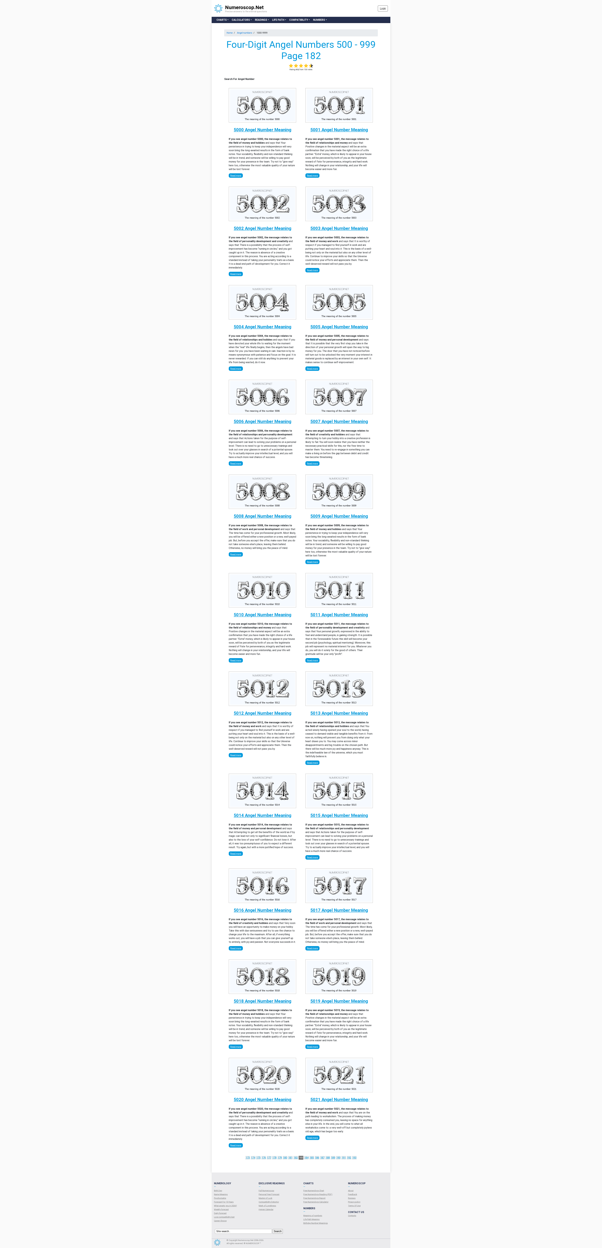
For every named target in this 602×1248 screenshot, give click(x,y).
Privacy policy (354, 1202)
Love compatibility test (224, 1217)
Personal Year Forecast (269, 1194)
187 (322, 1157)
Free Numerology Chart (313, 1190)
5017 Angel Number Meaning (339, 910)
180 (285, 1157)
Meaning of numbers (312, 1215)
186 (317, 1157)
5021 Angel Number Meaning (339, 1099)
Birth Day (218, 1190)
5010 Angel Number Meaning (262, 614)
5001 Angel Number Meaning (339, 129)
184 (306, 1157)
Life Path (278, 19)
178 (274, 1157)
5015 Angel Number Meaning (339, 815)
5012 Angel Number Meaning (262, 713)
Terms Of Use (354, 1206)
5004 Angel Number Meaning (262, 326)
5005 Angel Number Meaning (339, 326)
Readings (261, 19)
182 (296, 1157)
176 (264, 1157)
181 (290, 1157)
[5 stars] (311, 65)
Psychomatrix (220, 1198)
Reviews (352, 1198)
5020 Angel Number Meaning (262, 1099)
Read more (235, 175)
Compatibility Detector (269, 1202)
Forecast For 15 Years (224, 1202)
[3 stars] (301, 65)
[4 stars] (306, 65)
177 (269, 1157)
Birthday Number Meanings (315, 1223)
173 (248, 1157)
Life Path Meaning (311, 1219)
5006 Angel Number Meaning (262, 421)
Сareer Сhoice (220, 1221)
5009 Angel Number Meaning (339, 516)
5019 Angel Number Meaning (339, 1001)
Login (383, 8)
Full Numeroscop (266, 1190)
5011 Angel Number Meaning (339, 614)
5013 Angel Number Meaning (339, 713)
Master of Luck (265, 1198)
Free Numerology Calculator (315, 1202)
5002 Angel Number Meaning (262, 228)
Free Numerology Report (314, 1198)
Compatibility (298, 19)
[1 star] (290, 65)
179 (280, 1157)
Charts (222, 19)
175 (258, 1157)
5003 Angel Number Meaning (339, 228)
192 (349, 1157)
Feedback (352, 1194)
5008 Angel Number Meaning (262, 516)
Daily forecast (220, 1213)
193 (354, 1157)
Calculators (241, 19)
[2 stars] (295, 65)
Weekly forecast (221, 1209)
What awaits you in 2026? (225, 1206)
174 (253, 1157)
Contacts (352, 1215)
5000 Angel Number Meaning (262, 129)
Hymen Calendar (266, 1209)
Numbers (319, 19)
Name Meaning (221, 1194)
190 (338, 1157)
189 (333, 1157)
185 (312, 1157)
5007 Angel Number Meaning (339, 421)
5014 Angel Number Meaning (262, 815)
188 (328, 1157)
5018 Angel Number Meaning (262, 1001)
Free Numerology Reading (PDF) (317, 1194)
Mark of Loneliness (267, 1206)
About (351, 1190)
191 (344, 1157)
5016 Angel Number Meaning (262, 910)
